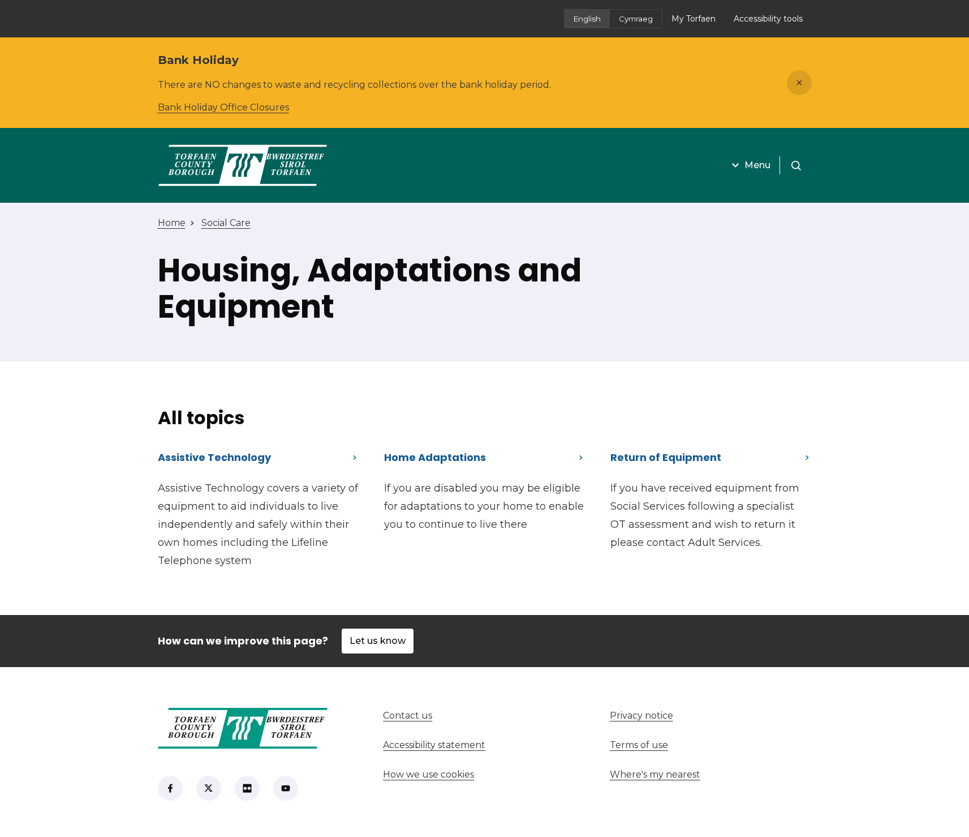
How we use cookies (428, 774)
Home (172, 222)
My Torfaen (698, 22)
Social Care (226, 222)
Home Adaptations (435, 457)
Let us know (378, 640)
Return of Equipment (665, 457)
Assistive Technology (214, 457)
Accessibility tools (768, 19)
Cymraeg (636, 18)
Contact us (449, 715)
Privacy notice (641, 715)
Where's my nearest (697, 774)
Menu (757, 165)
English (587, 18)
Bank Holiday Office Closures (223, 107)
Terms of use (639, 745)
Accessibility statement (434, 745)
